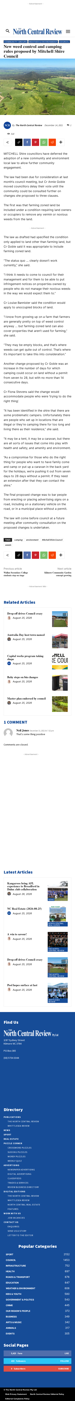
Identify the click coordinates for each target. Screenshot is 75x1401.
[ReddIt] (52, 142)
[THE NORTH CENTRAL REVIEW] (37, 31)
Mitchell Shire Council (52, 539)
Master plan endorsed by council (26, 698)
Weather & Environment (43, 42)
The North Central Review (28, 125)
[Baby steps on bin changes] (60, 683)
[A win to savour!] (58, 942)
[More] (61, 142)
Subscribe (63, 1368)
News (51, 900)
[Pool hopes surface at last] (58, 993)
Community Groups (15, 42)
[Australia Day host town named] (60, 640)
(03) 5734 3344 (11, 1057)
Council (64, 42)
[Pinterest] (35, 142)
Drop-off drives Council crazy (25, 613)
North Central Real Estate (56, 924)
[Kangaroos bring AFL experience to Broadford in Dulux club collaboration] (58, 891)
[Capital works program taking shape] (60, 661)
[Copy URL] (18, 142)
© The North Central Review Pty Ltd (20, 1389)
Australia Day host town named (26, 635)
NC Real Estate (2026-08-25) (24, 909)
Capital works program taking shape (25, 657)
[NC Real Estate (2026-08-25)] (58, 916)
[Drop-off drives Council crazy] (60, 619)
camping (18, 539)
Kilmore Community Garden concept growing (57, 574)
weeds (8, 545)
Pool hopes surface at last (22, 985)
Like (67, 1353)
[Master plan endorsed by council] (60, 704)
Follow (64, 1361)
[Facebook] (27, 142)
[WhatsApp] (44, 142)
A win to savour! (17, 934)
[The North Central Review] (8, 125)
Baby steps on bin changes (22, 677)
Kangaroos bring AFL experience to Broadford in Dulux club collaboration (23, 886)
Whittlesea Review (54, 1001)
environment (32, 539)
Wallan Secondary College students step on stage (16, 574)
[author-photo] (9, 618)
